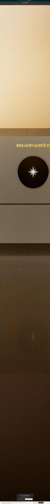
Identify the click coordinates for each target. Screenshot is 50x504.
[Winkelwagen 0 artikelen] (47, 4)
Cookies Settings (35, 502)
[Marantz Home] (25, 2)
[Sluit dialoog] (32, 494)
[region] (25, 502)
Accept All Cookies (41, 502)
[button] (16, 4)
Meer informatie (29, 0)
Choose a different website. (25, 497)
